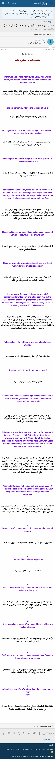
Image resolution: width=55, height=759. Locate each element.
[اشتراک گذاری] (5, 50)
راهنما (18, 749)
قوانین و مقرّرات (39, 749)
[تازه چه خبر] (8, 3)
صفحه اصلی (10, 749)
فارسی (49, 745)
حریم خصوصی (27, 749)
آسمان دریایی (47, 29)
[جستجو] (3, 3)
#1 (2, 50)
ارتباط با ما (49, 749)
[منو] (51, 3)
